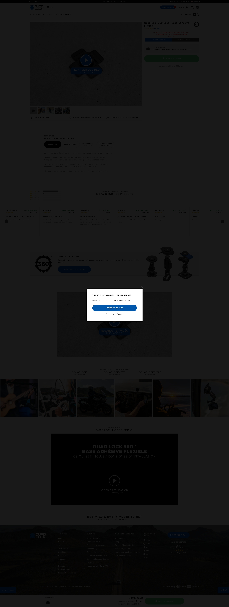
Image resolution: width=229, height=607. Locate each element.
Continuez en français (114, 314)
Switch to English (114, 308)
